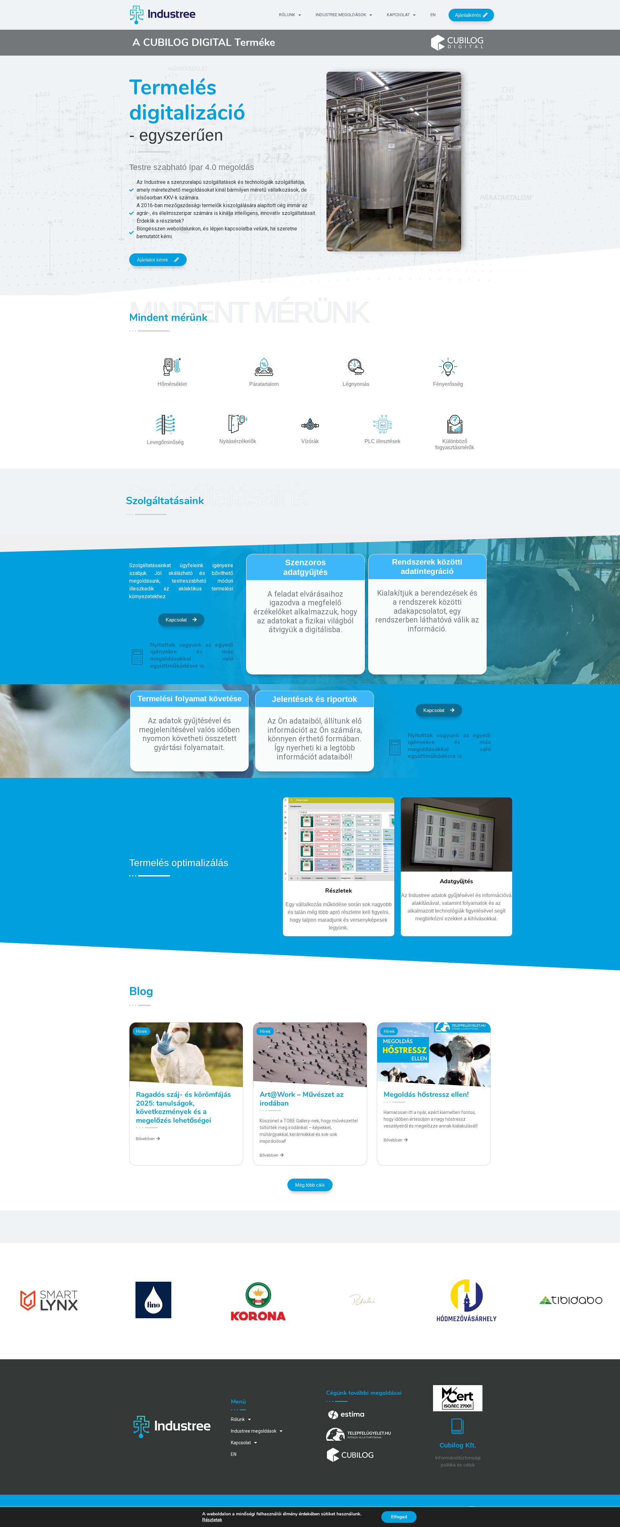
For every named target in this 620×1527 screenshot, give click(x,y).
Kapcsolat (398, 14)
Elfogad (399, 1517)
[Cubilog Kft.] (458, 1426)
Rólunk (287, 14)
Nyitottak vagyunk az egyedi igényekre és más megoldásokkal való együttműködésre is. (191, 655)
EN (433, 14)
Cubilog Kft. (457, 1445)
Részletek (212, 1520)
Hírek (141, 1031)
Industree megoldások (341, 14)
